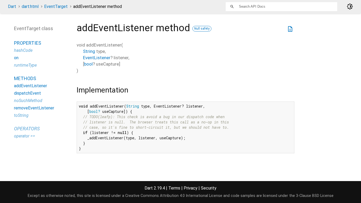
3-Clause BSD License (315, 195)
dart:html (30, 6)
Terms (174, 188)
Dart (12, 6)
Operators (27, 128)
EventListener (96, 57)
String (89, 51)
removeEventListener (34, 107)
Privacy (190, 188)
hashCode (23, 50)
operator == (24, 136)
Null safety (202, 28)
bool (88, 64)
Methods (25, 78)
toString (21, 115)
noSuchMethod (28, 100)
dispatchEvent (27, 93)
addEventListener (30, 85)
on (16, 57)
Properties (27, 43)
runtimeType (25, 65)
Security (208, 188)
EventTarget (56, 6)
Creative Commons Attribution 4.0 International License (173, 195)
